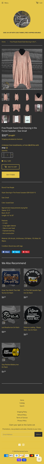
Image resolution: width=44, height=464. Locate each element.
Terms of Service (22, 417)
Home (4, 42)
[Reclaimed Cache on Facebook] (19, 445)
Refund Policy (22, 415)
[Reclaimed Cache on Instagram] (23, 445)
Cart (40, 3)
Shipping (4, 139)
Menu (6, 3)
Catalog (22, 403)
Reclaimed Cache (22, 451)
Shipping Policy (22, 412)
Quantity (4, 150)
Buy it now (11, 174)
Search (22, 406)
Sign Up (38, 434)
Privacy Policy (22, 420)
